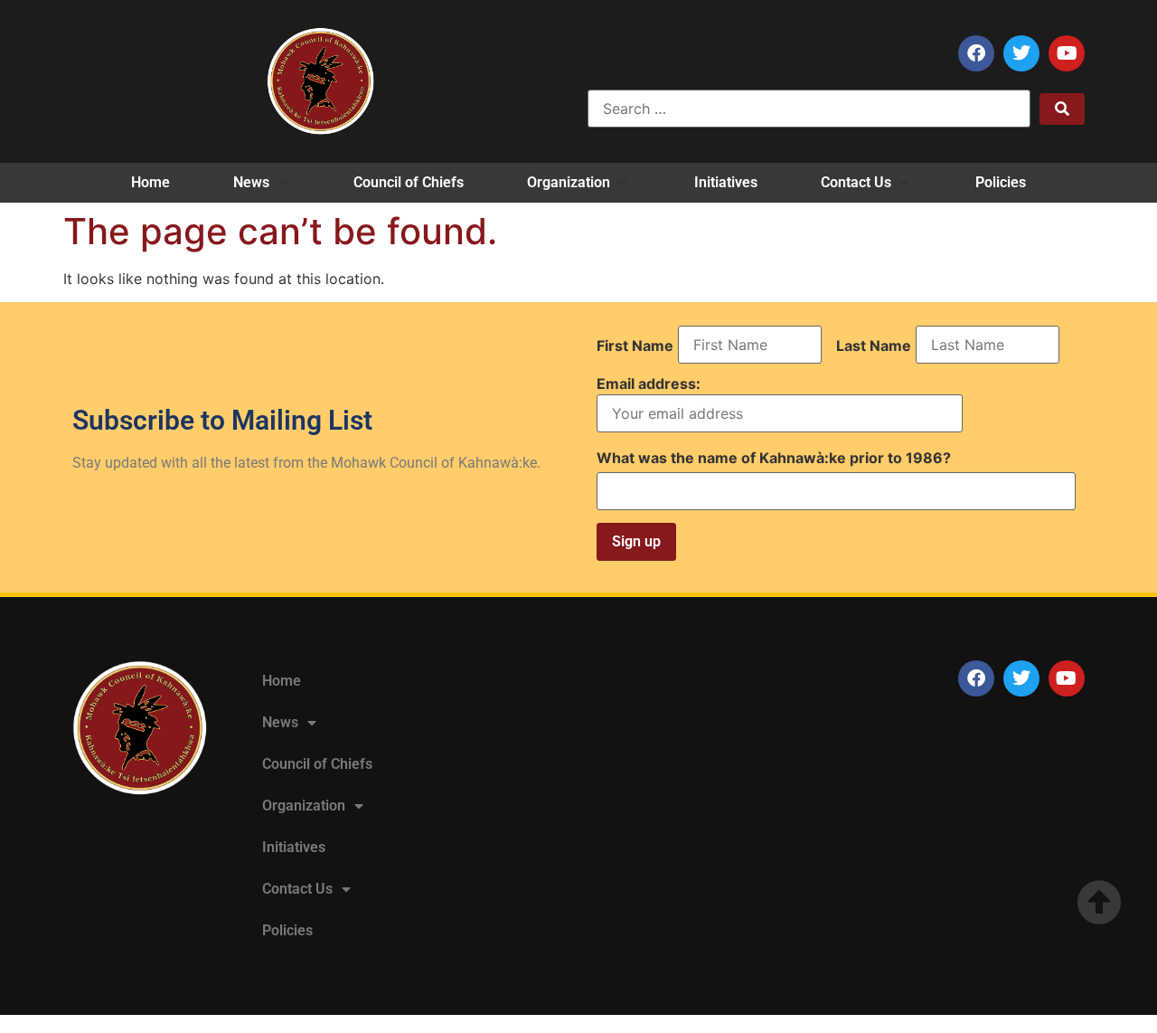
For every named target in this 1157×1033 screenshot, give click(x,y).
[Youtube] (1067, 53)
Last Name (873, 345)
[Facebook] (976, 53)
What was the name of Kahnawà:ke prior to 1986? (774, 457)
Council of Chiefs (317, 763)
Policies (287, 930)
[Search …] (809, 109)
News (280, 722)
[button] (261, 183)
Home (281, 680)
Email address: (649, 384)
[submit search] (1062, 109)
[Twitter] (1021, 53)
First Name (635, 345)
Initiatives (293, 847)
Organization (303, 805)
